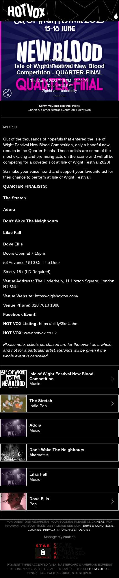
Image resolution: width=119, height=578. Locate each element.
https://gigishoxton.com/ (56, 296)
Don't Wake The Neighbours (30, 221)
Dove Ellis (13, 244)
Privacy (49, 529)
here (100, 521)
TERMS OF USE (100, 569)
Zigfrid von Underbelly (59, 91)
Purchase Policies (75, 529)
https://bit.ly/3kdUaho (58, 323)
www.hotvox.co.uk (40, 333)
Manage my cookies (59, 537)
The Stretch (15, 198)
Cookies (34, 529)
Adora (9, 209)
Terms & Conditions (97, 525)
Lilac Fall (12, 232)
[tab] (59, 379)
